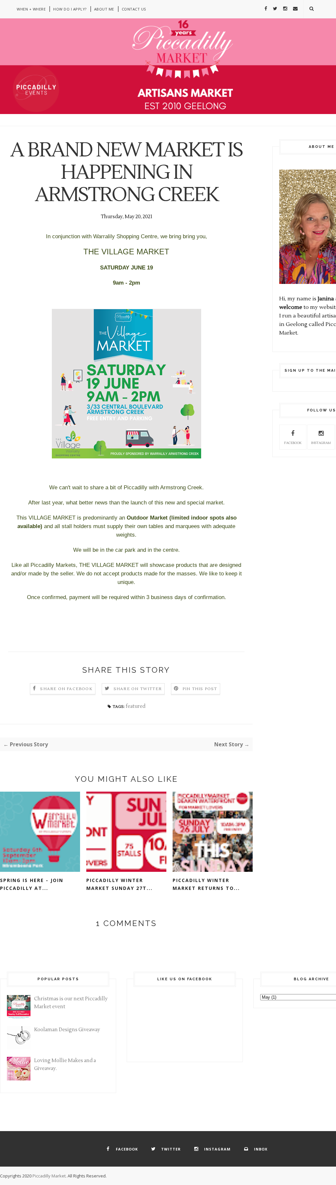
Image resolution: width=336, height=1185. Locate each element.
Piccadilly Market (49, 1176)
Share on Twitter (138, 688)
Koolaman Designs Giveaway (67, 1030)
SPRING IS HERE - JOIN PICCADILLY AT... (31, 884)
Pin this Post (199, 688)
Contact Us (134, 9)
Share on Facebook (66, 688)
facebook (293, 443)
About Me (104, 9)
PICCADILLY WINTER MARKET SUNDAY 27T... (119, 884)
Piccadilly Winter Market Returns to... (206, 884)
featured (135, 706)
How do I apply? (70, 9)
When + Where (31, 9)
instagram (321, 443)
